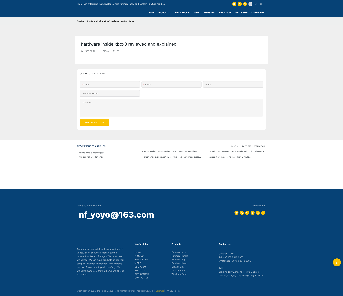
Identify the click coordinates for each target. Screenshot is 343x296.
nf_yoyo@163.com (116, 215)
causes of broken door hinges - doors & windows (230, 157)
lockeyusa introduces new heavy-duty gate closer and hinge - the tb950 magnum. (172, 151)
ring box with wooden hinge (91, 157)
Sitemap (159, 290)
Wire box (234, 146)
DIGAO (80, 21)
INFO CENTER (246, 146)
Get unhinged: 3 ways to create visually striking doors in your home (237, 151)
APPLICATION (259, 146)
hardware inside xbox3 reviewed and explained (111, 21)
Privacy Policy (173, 290)
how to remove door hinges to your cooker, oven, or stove (93, 153)
